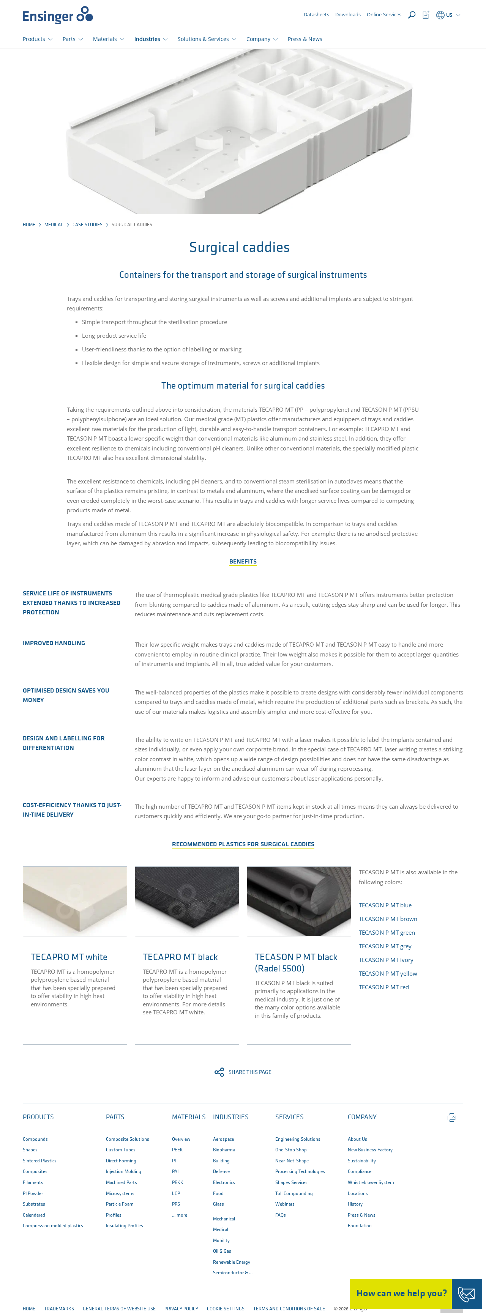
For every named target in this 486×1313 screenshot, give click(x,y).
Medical (53, 224)
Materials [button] (105, 39)
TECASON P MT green (387, 932)
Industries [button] (147, 39)
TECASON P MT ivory (386, 959)
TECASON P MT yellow (388, 973)
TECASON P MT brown (388, 919)
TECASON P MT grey (385, 946)
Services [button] (289, 1117)
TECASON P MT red (384, 987)
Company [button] (258, 39)
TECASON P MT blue (385, 905)
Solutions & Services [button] (203, 39)
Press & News (305, 39)
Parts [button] (69, 39)
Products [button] (34, 39)
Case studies (88, 224)
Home (29, 224)
